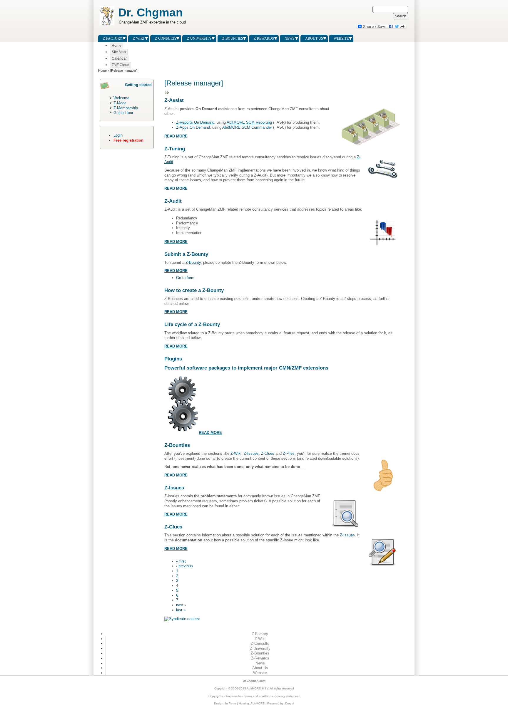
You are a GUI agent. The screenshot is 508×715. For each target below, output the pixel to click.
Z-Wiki (138, 38)
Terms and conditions (258, 696)
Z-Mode (119, 103)
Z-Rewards (264, 38)
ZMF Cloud (120, 65)
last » (181, 610)
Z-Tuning (174, 149)
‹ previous (184, 566)
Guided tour (123, 112)
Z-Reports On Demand (195, 122)
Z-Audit (173, 201)
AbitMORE (254, 688)
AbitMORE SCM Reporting (249, 122)
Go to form (185, 278)
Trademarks (233, 696)
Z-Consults (165, 38)
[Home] (106, 25)
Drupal (289, 703)
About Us (314, 38)
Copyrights (215, 696)
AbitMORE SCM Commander (247, 127)
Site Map (119, 52)
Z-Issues (251, 453)
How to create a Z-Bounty (194, 290)
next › (181, 605)
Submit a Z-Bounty (186, 254)
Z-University (199, 38)
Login (118, 135)
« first (181, 561)
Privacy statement (287, 696)
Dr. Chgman (150, 12)
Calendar (119, 58)
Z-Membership (125, 108)
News (290, 38)
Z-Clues (267, 453)
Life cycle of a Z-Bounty (192, 324)
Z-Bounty (193, 262)
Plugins (173, 359)
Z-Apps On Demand (193, 127)
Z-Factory (112, 38)
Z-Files (289, 453)
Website (341, 38)
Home (116, 45)
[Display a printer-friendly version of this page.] (167, 92)
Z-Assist (174, 100)
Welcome (121, 98)
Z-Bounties (232, 38)
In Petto (230, 703)
